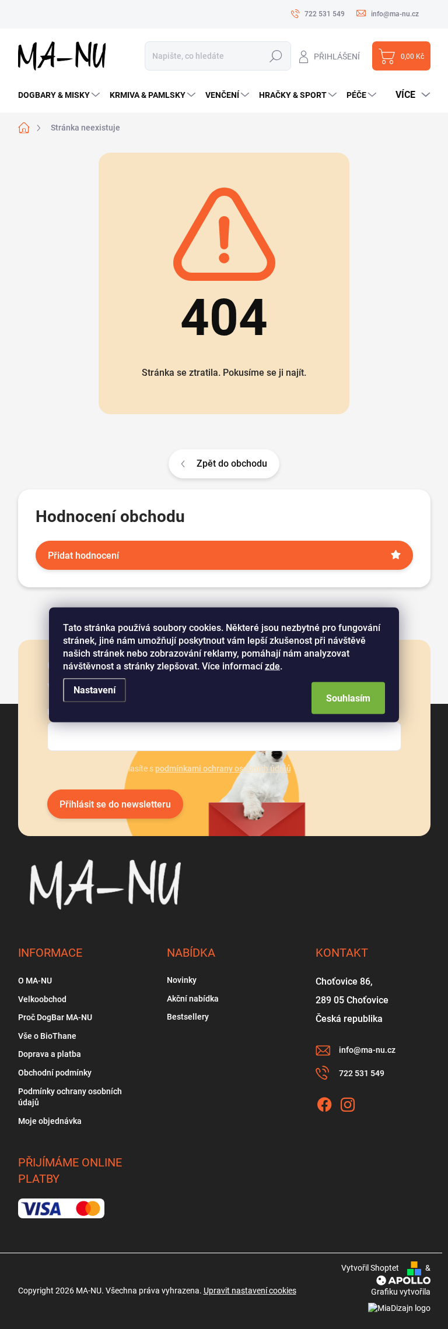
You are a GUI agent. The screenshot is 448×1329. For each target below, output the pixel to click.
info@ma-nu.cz (367, 1050)
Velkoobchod (42, 999)
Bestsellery (188, 1016)
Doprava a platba (49, 1054)
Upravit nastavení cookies (250, 1290)
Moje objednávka (50, 1121)
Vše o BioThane (47, 1036)
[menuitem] (60, 94)
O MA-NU (35, 980)
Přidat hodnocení (83, 555)
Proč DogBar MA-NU (55, 1017)
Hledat (275, 56)
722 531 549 (361, 1073)
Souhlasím (348, 697)
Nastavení (95, 689)
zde (272, 665)
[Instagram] (347, 1102)
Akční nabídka (193, 998)
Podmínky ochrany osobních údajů (70, 1097)
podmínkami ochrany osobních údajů (223, 768)
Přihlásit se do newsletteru (115, 804)
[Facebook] (324, 1102)
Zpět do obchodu (232, 463)
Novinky (182, 980)
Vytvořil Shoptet (370, 1267)
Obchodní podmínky (55, 1072)
